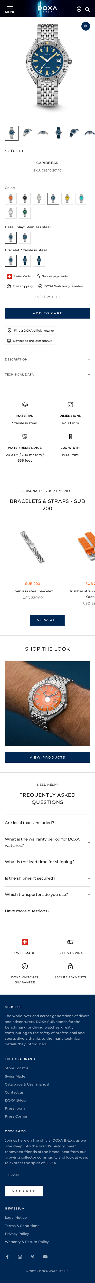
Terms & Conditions (22, 1226)
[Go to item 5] (74, 133)
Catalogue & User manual (27, 1084)
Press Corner (16, 1116)
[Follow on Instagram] (20, 1256)
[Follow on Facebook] (7, 1256)
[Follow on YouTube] (45, 1256)
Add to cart (47, 313)
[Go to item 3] (43, 133)
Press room (15, 1108)
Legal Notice (16, 1217)
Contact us (14, 1092)
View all (47, 620)
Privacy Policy (17, 1234)
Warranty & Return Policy (27, 1242)
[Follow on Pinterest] (32, 1256)
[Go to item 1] (12, 133)
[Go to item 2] (27, 133)
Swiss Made (15, 1076)
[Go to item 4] (58, 133)
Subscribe (24, 1191)
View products (47, 757)
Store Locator (16, 1068)
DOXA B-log (15, 1100)
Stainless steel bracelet (32, 591)
